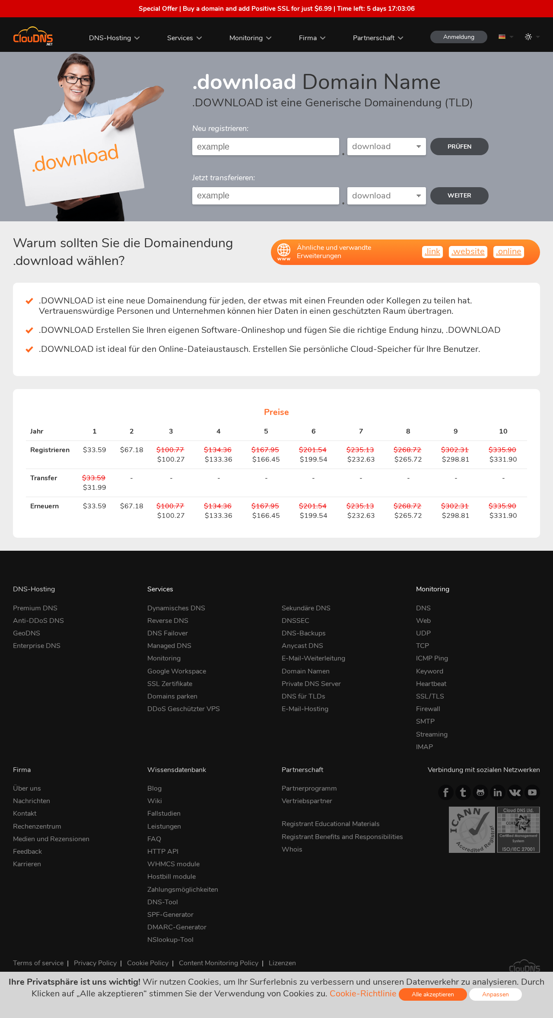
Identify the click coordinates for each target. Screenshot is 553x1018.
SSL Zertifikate (169, 684)
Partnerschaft (373, 38)
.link (432, 251)
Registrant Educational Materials (331, 824)
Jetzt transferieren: (223, 177)
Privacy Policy (95, 963)
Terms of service (38, 963)
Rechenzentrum (37, 826)
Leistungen (164, 826)
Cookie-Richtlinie (363, 993)
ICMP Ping (432, 658)
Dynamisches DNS (176, 608)
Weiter (459, 195)
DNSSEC (295, 620)
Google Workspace (176, 671)
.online (508, 251)
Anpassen (495, 994)
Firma (308, 38)
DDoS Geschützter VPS (183, 709)
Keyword (429, 671)
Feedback (27, 851)
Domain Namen (306, 671)
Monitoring (246, 38)
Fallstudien (164, 813)
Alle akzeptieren (433, 994)
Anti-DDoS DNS (38, 620)
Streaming (432, 734)
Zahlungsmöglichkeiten (182, 889)
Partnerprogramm (309, 788)
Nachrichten (31, 801)
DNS (423, 608)
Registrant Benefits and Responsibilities (342, 837)
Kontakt (24, 813)
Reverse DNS (167, 620)
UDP (423, 633)
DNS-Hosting (110, 38)
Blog (154, 788)
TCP (422, 646)
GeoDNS (26, 633)
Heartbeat (431, 684)
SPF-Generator (170, 914)
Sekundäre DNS (306, 608)
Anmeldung (458, 37)
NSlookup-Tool (170, 940)
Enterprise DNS (36, 646)
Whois (292, 849)
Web (423, 620)
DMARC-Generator (177, 927)
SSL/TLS (430, 696)
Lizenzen (282, 963)
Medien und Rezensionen (51, 839)
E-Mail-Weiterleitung (313, 658)
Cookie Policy (147, 963)
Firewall (428, 709)
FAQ (154, 839)
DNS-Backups (304, 633)
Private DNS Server (311, 684)
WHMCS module (173, 864)
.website (468, 251)
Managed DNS (169, 646)
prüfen (459, 147)
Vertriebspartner (307, 801)
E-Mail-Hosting (305, 709)
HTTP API (162, 851)
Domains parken (172, 696)
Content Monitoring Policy (218, 963)
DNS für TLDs (303, 696)
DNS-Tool (162, 902)
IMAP (424, 747)
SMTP (425, 721)
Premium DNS (35, 608)
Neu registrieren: (220, 128)
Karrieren (27, 864)
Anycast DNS (302, 646)
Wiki (154, 801)
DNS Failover (167, 633)
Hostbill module (171, 876)
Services (180, 38)
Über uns (27, 788)
